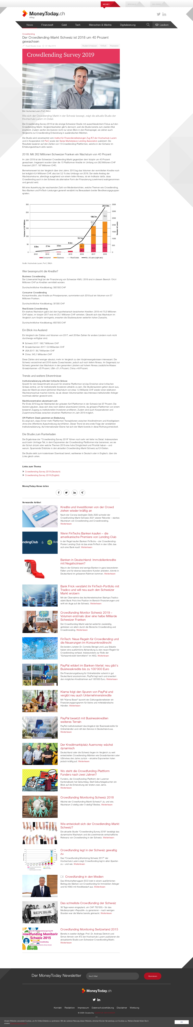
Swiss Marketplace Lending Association (78, 141)
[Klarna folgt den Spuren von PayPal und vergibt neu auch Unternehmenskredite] (40, 701)
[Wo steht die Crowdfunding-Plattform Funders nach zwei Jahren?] (40, 780)
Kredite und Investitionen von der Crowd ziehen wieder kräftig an (87, 508)
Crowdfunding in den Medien (83, 876)
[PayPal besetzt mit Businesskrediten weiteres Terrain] (40, 727)
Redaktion (70, 1007)
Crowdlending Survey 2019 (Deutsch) (42, 471)
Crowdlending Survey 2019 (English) (42, 475)
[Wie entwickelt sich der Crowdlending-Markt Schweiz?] (40, 833)
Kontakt (58, 1007)
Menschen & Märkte (100, 24)
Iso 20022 (156, 4)
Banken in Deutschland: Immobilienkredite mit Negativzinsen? (88, 561)
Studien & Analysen (89, 46)
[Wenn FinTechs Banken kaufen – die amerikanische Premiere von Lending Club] (40, 542)
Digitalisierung (128, 24)
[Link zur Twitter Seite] (159, 14)
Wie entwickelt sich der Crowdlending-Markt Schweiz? (89, 825)
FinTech (103, 46)
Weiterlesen (66, 523)
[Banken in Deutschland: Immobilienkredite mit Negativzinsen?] (40, 569)
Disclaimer (122, 1007)
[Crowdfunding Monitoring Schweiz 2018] (40, 806)
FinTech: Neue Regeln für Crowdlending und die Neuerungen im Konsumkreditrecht (89, 640)
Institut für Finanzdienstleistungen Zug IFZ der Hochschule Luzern (86, 138)
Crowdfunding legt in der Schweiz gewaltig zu (88, 851)
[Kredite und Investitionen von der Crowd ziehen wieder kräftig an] (40, 516)
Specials (132, 4)
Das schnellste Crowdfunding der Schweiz (88, 903)
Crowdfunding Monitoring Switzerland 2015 (89, 929)
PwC (47, 141)
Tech (77, 24)
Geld (64, 24)
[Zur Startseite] (96, 990)
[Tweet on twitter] (66, 492)
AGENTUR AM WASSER (105, 1013)
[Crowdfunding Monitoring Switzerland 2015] (40, 938)
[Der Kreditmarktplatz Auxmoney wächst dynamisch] (40, 753)
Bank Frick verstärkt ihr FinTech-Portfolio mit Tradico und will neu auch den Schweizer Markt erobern (89, 589)
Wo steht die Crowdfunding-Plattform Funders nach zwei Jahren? (85, 772)
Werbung (134, 1007)
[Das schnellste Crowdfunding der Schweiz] (40, 912)
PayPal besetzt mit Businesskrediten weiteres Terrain (84, 720)
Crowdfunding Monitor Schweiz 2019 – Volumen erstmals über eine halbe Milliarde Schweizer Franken (88, 616)
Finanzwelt (47, 24)
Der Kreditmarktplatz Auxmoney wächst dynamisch (86, 746)
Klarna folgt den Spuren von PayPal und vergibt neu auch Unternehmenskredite (86, 693)
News (30, 24)
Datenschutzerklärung (103, 1007)
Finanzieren (114, 46)
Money (106, 4)
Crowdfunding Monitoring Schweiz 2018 (87, 797)
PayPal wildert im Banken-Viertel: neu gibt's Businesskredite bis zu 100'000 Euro (89, 667)
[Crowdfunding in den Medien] (40, 885)
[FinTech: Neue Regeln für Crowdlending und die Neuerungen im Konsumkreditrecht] (40, 648)
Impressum (83, 1007)
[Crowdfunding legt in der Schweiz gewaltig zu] (40, 859)
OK (181, 1022)
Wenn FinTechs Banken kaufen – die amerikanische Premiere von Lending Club (88, 535)
